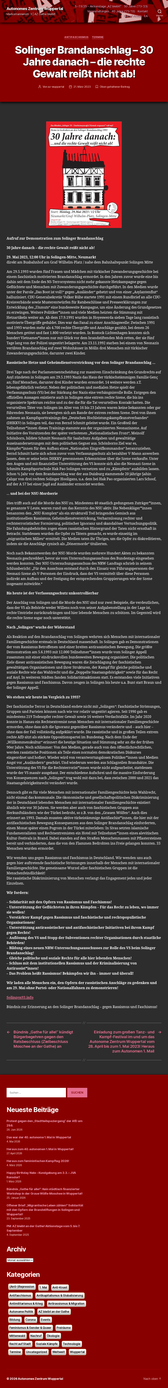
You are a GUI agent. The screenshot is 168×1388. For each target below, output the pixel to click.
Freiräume (64, 1327)
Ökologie (53, 1336)
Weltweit (58, 1352)
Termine (98, 37)
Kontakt (143, 11)
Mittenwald (17, 1336)
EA (146, 16)
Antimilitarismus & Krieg (26, 1303)
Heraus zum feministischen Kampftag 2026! (38, 1161)
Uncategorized (36, 1352)
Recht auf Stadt (20, 1344)
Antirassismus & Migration (66, 1303)
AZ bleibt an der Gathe (53, 1311)
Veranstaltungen (98, 11)
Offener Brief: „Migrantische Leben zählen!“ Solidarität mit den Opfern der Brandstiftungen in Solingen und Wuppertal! (45, 1210)
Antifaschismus (76, 37)
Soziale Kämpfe (47, 1344)
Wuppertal (77, 1352)
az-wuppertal (56, 86)
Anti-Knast (59, 1287)
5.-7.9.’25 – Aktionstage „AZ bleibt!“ (98, 6)
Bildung (14, 1319)
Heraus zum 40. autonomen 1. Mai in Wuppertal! (40, 1149)
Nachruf (36, 1336)
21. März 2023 (82, 86)
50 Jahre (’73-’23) (136, 6)
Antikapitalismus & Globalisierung (59, 1295)
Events (45, 1319)
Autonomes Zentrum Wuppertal (35, 9)
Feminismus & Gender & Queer (30, 1327)
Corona (30, 1319)
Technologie (71, 1344)
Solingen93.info (20, 997)
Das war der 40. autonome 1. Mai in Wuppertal (39, 1137)
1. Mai (43, 1287)
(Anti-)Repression (21, 1286)
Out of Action (133, 16)
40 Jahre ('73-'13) (123, 11)
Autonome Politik (21, 1311)
